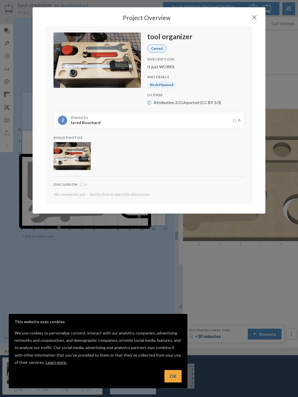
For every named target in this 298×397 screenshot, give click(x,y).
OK (173, 376)
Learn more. (56, 362)
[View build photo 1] (72, 156)
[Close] (254, 17)
